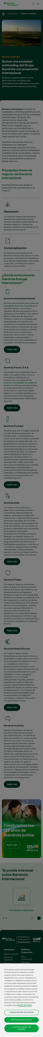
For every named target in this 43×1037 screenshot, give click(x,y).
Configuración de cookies (21, 1012)
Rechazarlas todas (21, 1020)
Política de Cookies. (24, 1005)
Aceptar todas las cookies (21, 1028)
